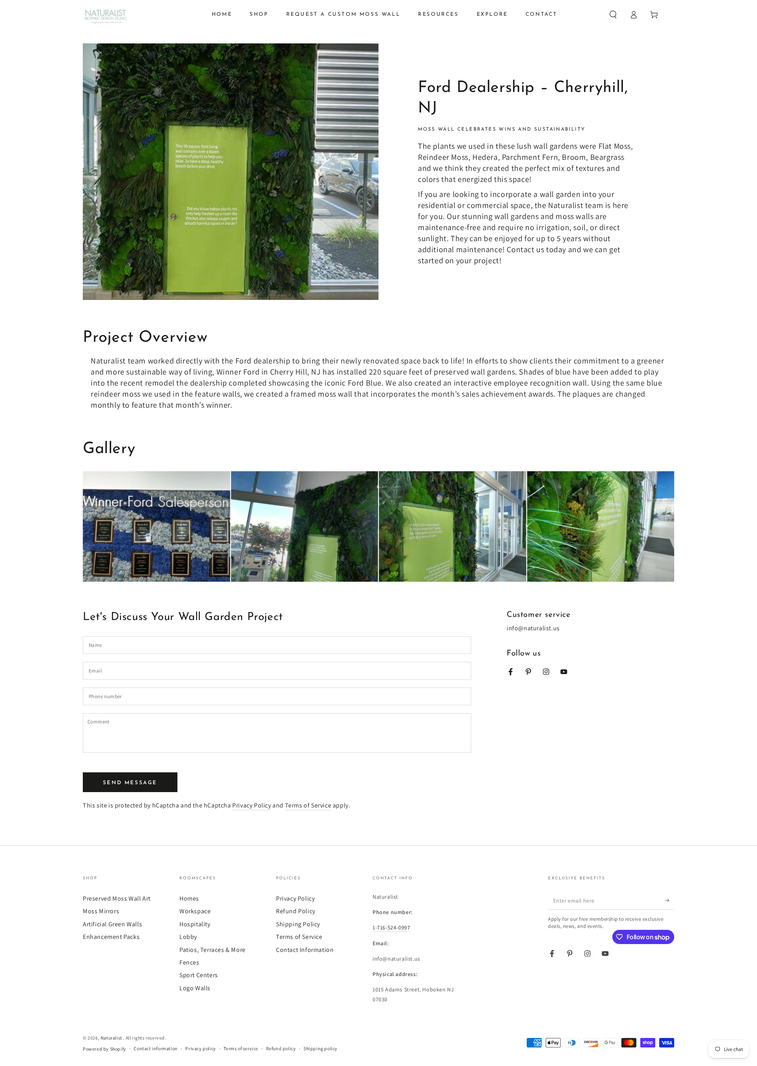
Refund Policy (295, 911)
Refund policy (281, 1048)
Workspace (195, 911)
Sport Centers (198, 975)
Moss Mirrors (101, 911)
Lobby (188, 937)
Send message (130, 782)
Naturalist (112, 1038)
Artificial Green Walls (112, 924)
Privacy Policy (251, 805)
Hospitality (195, 924)
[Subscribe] (669, 900)
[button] (613, 14)
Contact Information (305, 950)
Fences (189, 962)
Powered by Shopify (104, 1049)
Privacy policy (200, 1048)
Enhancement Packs (111, 937)
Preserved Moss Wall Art (117, 898)
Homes (189, 898)
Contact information (155, 1048)
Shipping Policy (298, 924)
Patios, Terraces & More (212, 950)
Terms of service (241, 1048)
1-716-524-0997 (391, 927)
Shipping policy (320, 1048)
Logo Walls (195, 988)
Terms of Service (308, 805)
